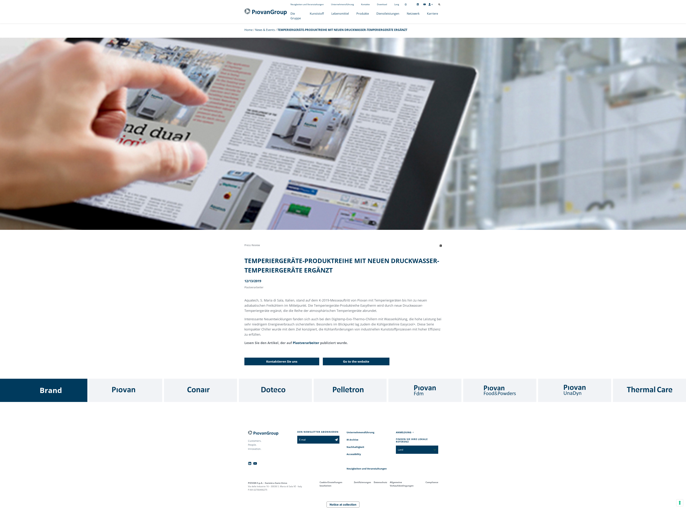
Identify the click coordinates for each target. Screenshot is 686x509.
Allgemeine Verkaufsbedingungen (402, 484)
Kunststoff (317, 14)
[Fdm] (424, 390)
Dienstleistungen (387, 14)
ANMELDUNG (403, 432)
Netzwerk (413, 14)
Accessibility (354, 454)
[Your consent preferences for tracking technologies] (679, 502)
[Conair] (200, 390)
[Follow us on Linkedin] (418, 4)
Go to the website (356, 361)
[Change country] (406, 4)
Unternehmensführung (342, 4)
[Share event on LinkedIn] (441, 246)
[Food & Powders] (499, 390)
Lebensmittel (340, 14)
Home (248, 30)
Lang (396, 4)
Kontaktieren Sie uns (281, 361)
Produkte (362, 14)
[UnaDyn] (574, 390)
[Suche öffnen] (439, 4)
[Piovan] (125, 390)
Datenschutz (380, 482)
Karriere (432, 14)
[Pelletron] (350, 390)
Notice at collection (343, 504)
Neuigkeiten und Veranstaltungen (307, 4)
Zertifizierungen (362, 482)
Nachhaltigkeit (355, 447)
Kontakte (365, 4)
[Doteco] (275, 390)
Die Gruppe (295, 16)
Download (382, 4)
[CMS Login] (430, 4)
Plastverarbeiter (306, 343)
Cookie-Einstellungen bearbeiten (331, 484)
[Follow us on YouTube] (424, 4)
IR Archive (352, 439)
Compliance (432, 482)
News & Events (265, 30)
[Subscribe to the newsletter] (336, 440)
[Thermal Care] (649, 390)
